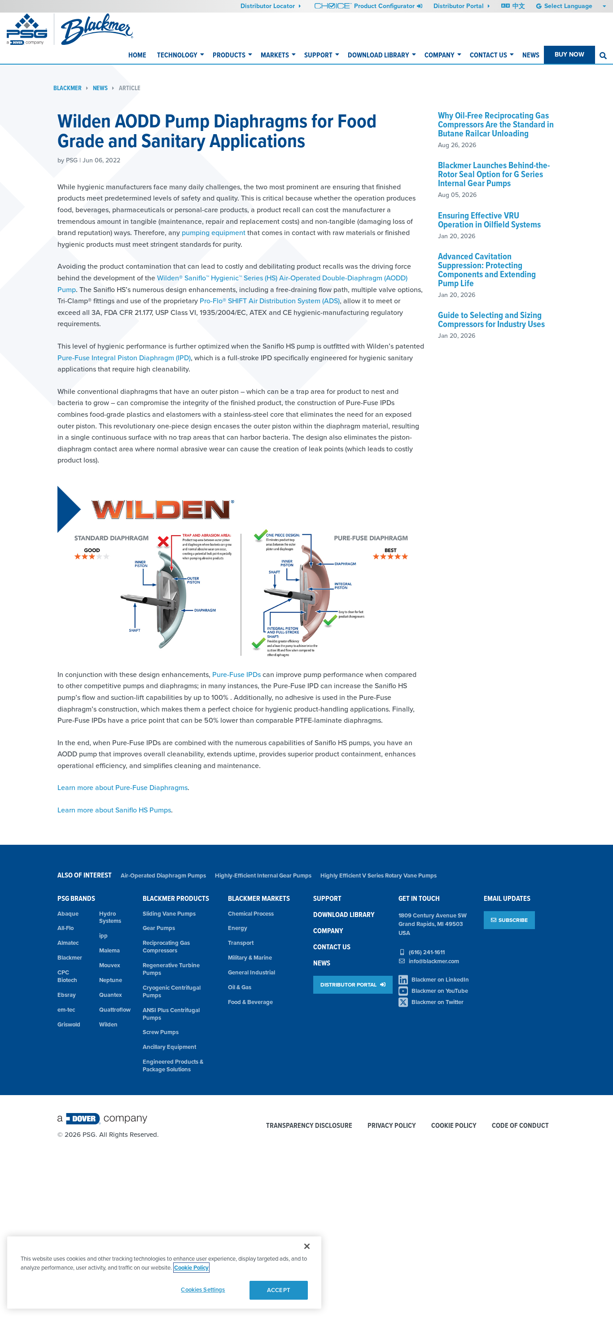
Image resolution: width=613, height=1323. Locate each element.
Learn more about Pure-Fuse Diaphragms (122, 787)
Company (440, 55)
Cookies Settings (203, 1289)
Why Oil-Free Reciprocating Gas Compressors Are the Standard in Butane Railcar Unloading (496, 124)
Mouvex (109, 965)
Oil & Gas (239, 987)
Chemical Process (251, 913)
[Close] (307, 1246)
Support (318, 55)
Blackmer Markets (259, 898)
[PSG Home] (30, 29)
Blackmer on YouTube (440, 991)
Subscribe (513, 920)
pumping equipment (213, 232)
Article (129, 88)
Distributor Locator (269, 5)
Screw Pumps (161, 1032)
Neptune (110, 980)
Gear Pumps (159, 928)
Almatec (68, 943)
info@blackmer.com (434, 961)
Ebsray (66, 995)
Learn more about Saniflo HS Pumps (114, 810)
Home (137, 55)
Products (229, 55)
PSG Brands (76, 898)
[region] (164, 1272)
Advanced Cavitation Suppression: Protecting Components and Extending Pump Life (487, 269)
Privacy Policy (392, 1126)
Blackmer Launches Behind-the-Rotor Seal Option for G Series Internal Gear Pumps (494, 174)
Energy (237, 928)
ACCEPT (278, 1290)
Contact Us (488, 55)
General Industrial (251, 972)
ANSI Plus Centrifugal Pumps (171, 1014)
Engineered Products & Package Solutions (173, 1065)
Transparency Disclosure (309, 1126)
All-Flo (65, 928)
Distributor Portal (459, 5)
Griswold (68, 1024)
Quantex (110, 995)
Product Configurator (384, 5)
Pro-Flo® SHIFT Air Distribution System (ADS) (270, 301)
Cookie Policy (454, 1126)
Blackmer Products (176, 898)
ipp (103, 935)
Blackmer (67, 88)
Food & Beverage (250, 1002)
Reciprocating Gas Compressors (166, 947)
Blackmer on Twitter (438, 1002)
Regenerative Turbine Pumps (171, 969)
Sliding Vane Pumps (169, 913)
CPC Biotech (67, 976)
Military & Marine (250, 957)
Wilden (108, 1024)
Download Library (378, 55)
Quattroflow (114, 1009)
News (530, 55)
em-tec (66, 1009)
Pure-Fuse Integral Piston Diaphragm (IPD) (124, 357)
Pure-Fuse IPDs (236, 674)
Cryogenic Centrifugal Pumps (172, 991)
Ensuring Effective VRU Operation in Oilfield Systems (489, 220)
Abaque (68, 913)
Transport (241, 943)
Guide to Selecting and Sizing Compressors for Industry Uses (491, 319)
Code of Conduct (520, 1126)
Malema (109, 950)
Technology (177, 55)
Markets (275, 55)
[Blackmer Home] (111, 29)
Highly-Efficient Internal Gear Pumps (263, 875)
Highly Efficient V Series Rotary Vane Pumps (378, 875)
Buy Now (569, 54)
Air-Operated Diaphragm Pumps (163, 875)
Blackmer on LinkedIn (440, 979)
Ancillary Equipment (169, 1047)
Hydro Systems (110, 917)
